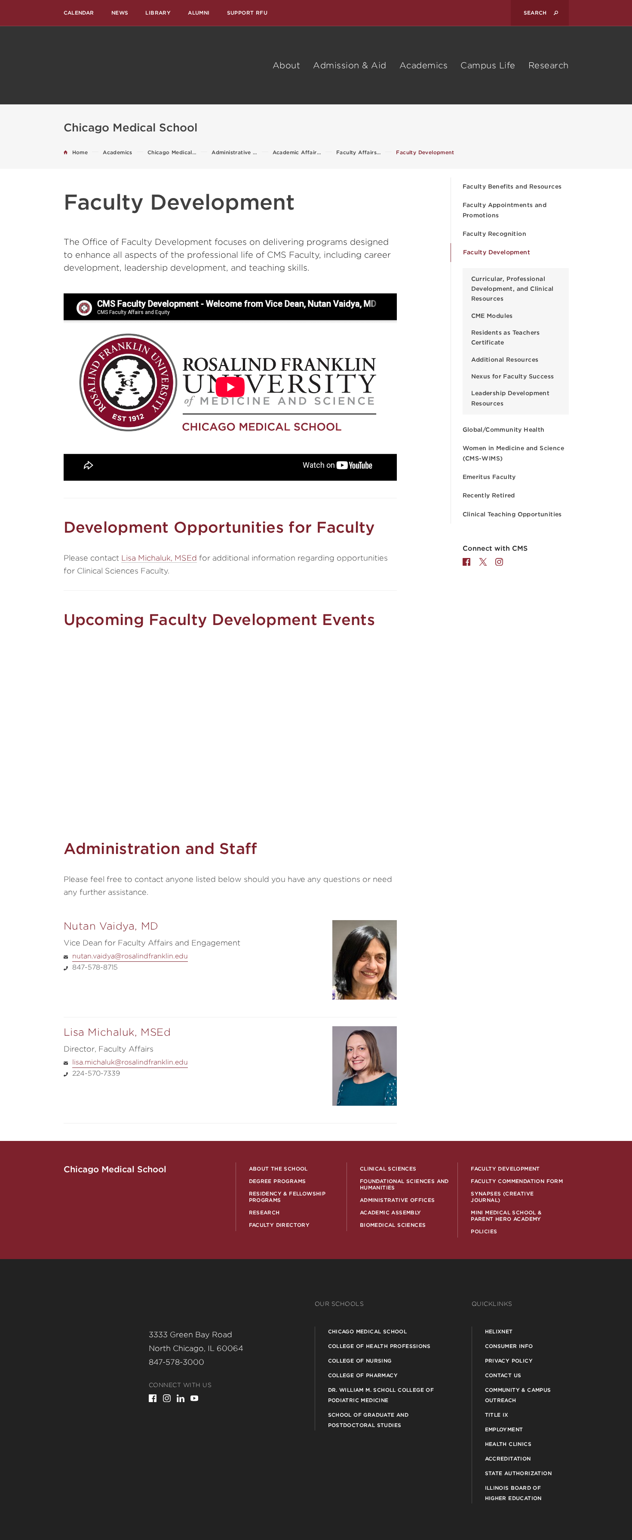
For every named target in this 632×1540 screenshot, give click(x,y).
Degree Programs (277, 1181)
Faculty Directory (279, 1225)
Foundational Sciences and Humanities (404, 1184)
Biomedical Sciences (393, 1225)
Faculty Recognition (495, 233)
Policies (484, 1231)
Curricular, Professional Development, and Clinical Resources (512, 288)
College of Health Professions (379, 1346)
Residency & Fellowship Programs (287, 1196)
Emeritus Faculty (489, 476)
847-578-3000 (176, 1361)
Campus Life (487, 65)
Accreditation (508, 1458)
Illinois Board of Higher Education (513, 1493)
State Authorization (518, 1473)
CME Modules (492, 315)
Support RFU (247, 12)
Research (548, 65)
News (120, 12)
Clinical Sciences (388, 1168)
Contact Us (503, 1375)
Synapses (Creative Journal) (502, 1196)
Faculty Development (497, 252)
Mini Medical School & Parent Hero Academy (506, 1215)
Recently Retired (489, 495)
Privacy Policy (509, 1360)
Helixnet (499, 1331)
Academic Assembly (390, 1212)
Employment (504, 1429)
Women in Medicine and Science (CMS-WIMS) (514, 453)
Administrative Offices (397, 1200)
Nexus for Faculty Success (512, 376)
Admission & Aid (350, 65)
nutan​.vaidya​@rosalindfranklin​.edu (130, 956)
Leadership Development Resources (510, 398)
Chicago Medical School (367, 1331)
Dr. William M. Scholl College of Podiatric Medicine (381, 1395)
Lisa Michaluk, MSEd (159, 557)
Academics (423, 65)
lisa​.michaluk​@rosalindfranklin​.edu (130, 1062)
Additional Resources (505, 359)
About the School (278, 1168)
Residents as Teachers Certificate (505, 337)
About (287, 65)
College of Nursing (360, 1360)
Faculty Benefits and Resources (512, 186)
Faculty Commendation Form (517, 1181)
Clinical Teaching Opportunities (512, 514)
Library (158, 12)
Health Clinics (508, 1444)
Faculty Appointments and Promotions (505, 209)
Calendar (79, 12)
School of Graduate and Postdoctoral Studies (368, 1420)
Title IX (497, 1415)
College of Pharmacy (363, 1375)
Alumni (198, 12)
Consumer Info (509, 1346)
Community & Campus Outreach (518, 1395)
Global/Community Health (504, 429)
